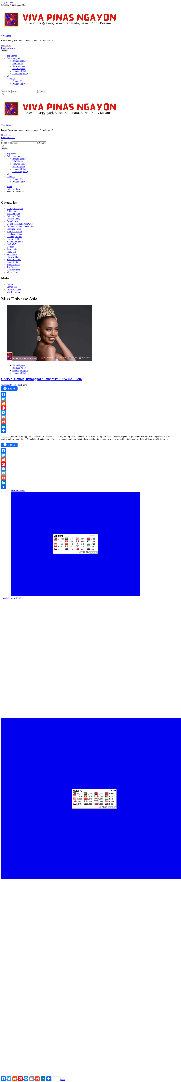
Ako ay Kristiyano (15, 208)
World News (12, 272)
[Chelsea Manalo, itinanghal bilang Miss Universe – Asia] (49, 360)
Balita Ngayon (13, 58)
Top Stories (12, 56)
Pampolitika (12, 249)
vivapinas (5, 385)
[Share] (90, 430)
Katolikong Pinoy (20, 73)
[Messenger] (90, 412)
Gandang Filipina (20, 71)
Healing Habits (13, 239)
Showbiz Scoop (19, 66)
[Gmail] (90, 421)
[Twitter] (90, 399)
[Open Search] (2, 89)
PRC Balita (17, 63)
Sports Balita (12, 262)
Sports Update (18, 68)
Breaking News (19, 61)
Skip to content (8, 2)
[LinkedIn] (90, 426)
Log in (10, 284)
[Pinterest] (90, 408)
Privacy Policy (18, 84)
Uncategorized (13, 269)
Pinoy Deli (11, 252)
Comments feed (14, 289)
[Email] (90, 417)
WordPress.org (13, 292)
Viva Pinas (6, 36)
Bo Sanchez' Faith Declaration (20, 226)
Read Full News (18, 490)
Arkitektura (12, 211)
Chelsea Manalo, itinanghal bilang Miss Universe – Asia (41, 379)
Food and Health (14, 231)
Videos (10, 76)
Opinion (10, 247)
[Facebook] (90, 394)
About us (11, 78)
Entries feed (12, 287)
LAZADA (11, 244)
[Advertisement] (86, 619)
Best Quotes (12, 221)
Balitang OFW (13, 216)
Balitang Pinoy (13, 218)
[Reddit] (90, 403)
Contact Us (17, 81)
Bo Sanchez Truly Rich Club (20, 224)
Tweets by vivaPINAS (11, 598)
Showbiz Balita (14, 257)
